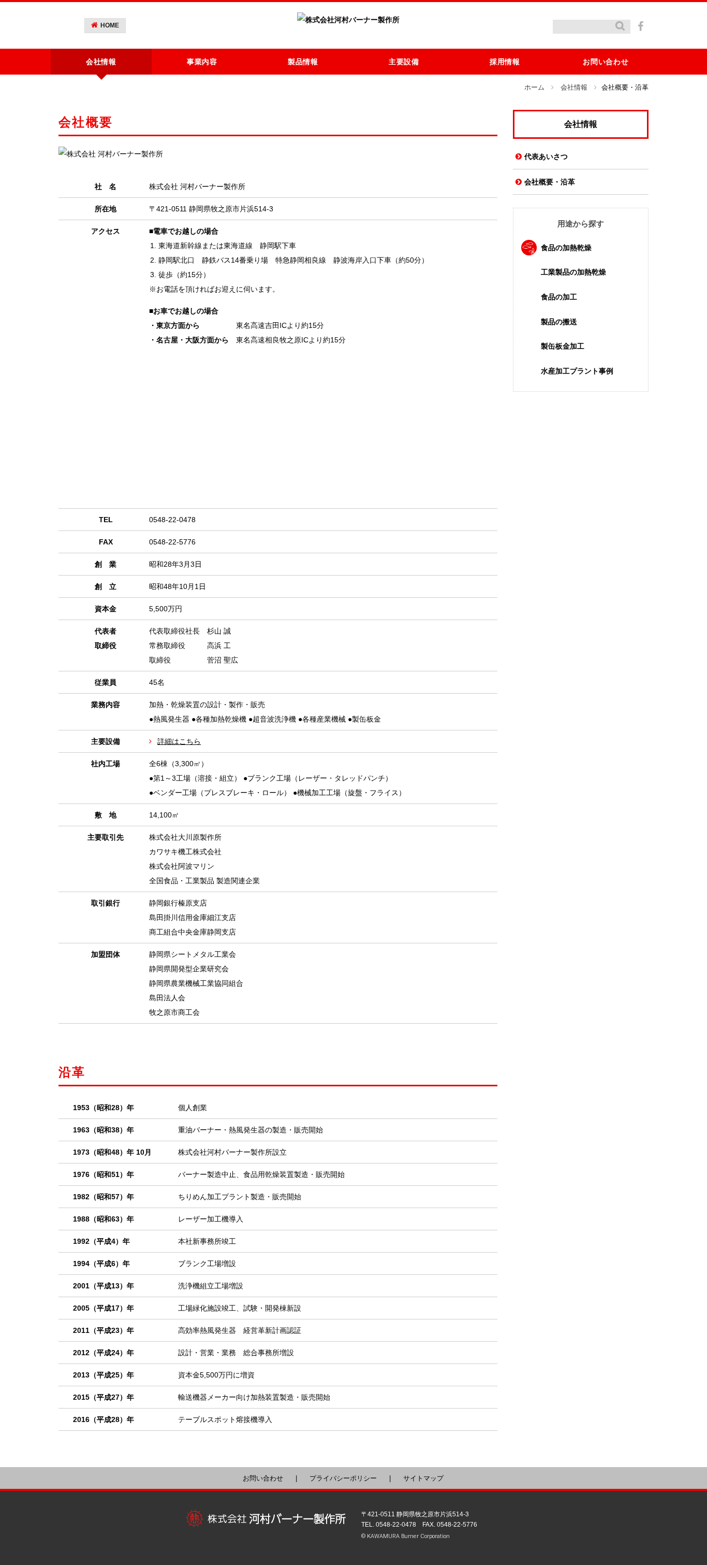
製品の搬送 (559, 322)
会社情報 (574, 87)
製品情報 (303, 62)
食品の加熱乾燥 (566, 247)
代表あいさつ (546, 156)
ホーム (534, 87)
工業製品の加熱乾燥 (573, 272)
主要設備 (404, 62)
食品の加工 (559, 297)
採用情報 (505, 62)
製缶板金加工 (562, 346)
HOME (109, 25)
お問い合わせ (605, 62)
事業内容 (202, 62)
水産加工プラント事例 (577, 371)
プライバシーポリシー (343, 1478)
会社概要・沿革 (549, 182)
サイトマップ (423, 1478)
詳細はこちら (179, 741)
